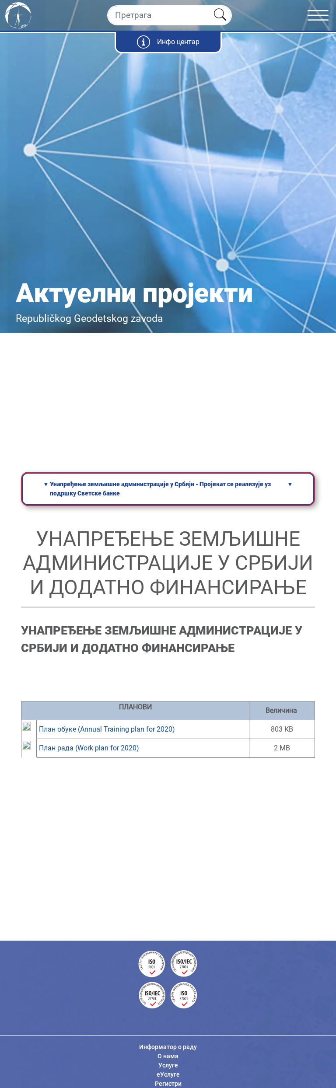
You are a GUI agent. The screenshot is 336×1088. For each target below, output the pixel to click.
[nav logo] (18, 14)
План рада (89, 748)
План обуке (107, 729)
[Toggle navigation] (322, 15)
